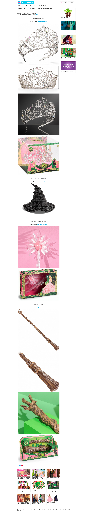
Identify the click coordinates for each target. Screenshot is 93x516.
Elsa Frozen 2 (48, 508)
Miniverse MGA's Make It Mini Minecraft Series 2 (68, 58)
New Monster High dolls (59, 509)
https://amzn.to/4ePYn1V (42, 224)
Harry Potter (57, 508)
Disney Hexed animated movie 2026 (67, 44)
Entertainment (21, 5)
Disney (31, 508)
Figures (35, 5)
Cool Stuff (41, 5)
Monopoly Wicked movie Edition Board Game (37, 491)
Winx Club (69, 509)
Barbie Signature (26, 508)
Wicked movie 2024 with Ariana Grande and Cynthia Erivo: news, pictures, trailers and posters (23, 503)
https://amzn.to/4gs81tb (42, 21)
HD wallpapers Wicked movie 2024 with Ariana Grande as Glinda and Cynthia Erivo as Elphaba (24, 478)
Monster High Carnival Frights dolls (67, 71)
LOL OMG (60, 508)
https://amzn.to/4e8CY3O (42, 307)
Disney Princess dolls (42, 508)
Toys (31, 5)
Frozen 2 (51, 508)
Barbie (20, 508)
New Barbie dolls (46, 509)
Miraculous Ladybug (20, 509)
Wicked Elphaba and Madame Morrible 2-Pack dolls (37, 503)
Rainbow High (64, 509)
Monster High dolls (38, 509)
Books (46, 5)
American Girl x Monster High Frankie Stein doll (67, 31)
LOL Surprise (63, 508)
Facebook (71, 2)
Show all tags (19, 510)
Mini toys (71, 508)
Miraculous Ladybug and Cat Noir (27, 509)
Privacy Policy (45, 514)
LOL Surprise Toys (67, 508)
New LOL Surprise (54, 509)
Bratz (29, 508)
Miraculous (73, 508)
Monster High (33, 509)
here (37, 14)
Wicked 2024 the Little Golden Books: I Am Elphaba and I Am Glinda (37, 478)
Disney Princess (37, 508)
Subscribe (64, 2)
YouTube (47, 512)
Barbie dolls (22, 508)
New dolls (50, 509)
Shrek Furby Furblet (64, 17)
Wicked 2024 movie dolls (51, 502)
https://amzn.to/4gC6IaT (42, 181)
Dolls (27, 5)
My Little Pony (42, 509)
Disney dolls (33, 508)
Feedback (35, 512)
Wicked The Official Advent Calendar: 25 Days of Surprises (52, 491)
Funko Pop (54, 508)
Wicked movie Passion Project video (53, 477)
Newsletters (40, 512)
